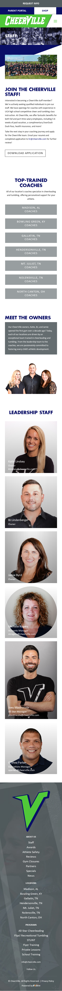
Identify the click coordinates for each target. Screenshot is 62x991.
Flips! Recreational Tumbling (31, 935)
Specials (31, 871)
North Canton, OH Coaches (31, 293)
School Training (31, 954)
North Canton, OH (31, 917)
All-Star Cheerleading (31, 930)
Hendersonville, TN (31, 903)
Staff (31, 842)
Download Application (25, 153)
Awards (31, 847)
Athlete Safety (31, 852)
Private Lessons (31, 949)
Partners (31, 866)
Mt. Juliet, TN (31, 908)
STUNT (31, 940)
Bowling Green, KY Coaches (31, 223)
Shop (45, 11)
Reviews (31, 856)
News (31, 875)
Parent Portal (17, 11)
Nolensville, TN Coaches (31, 279)
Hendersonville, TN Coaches (31, 251)
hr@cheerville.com (37, 139)
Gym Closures (31, 861)
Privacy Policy (47, 981)
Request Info (31, 3)
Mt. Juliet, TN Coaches (31, 265)
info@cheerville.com (31, 962)
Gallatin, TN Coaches (31, 237)
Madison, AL (31, 889)
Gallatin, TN (31, 898)
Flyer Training (31, 945)
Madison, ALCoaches (31, 209)
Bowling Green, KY (31, 894)
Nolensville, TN (31, 912)
